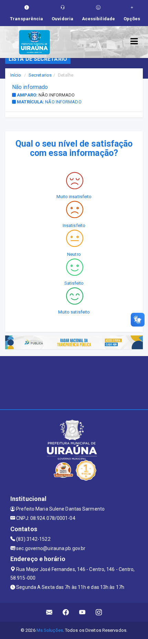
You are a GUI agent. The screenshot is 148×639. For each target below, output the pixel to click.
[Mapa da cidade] (74, 382)
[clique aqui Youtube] (82, 612)
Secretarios (40, 75)
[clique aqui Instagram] (99, 612)
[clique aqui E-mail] (49, 612)
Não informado (57, 95)
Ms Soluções (49, 630)
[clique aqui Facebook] (66, 612)
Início (15, 75)
